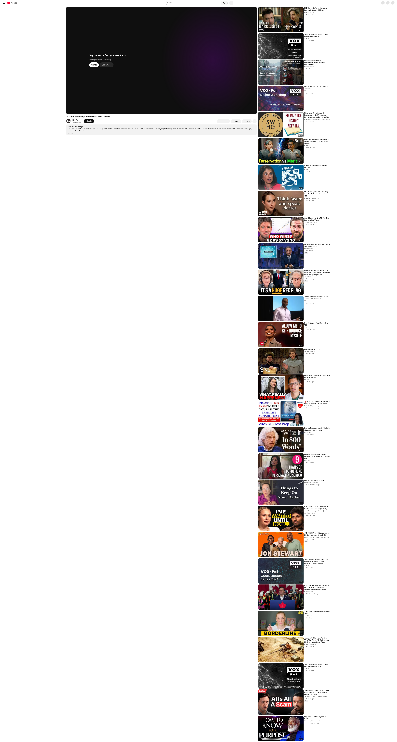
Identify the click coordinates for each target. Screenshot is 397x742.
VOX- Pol (75, 120)
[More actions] (254, 121)
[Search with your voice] (231, 3)
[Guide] (3, 3)
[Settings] (381, 3)
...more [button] (70, 133)
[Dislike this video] (227, 121)
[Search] (224, 3)
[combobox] (194, 3)
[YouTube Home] (12, 3)
